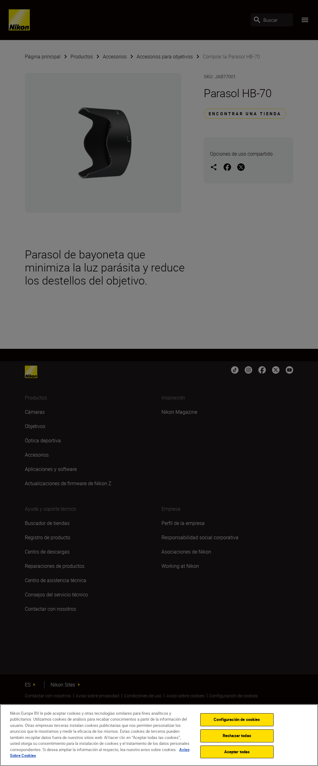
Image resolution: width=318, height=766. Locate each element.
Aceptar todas (237, 752)
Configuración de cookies (237, 720)
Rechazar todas (237, 735)
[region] (159, 735)
